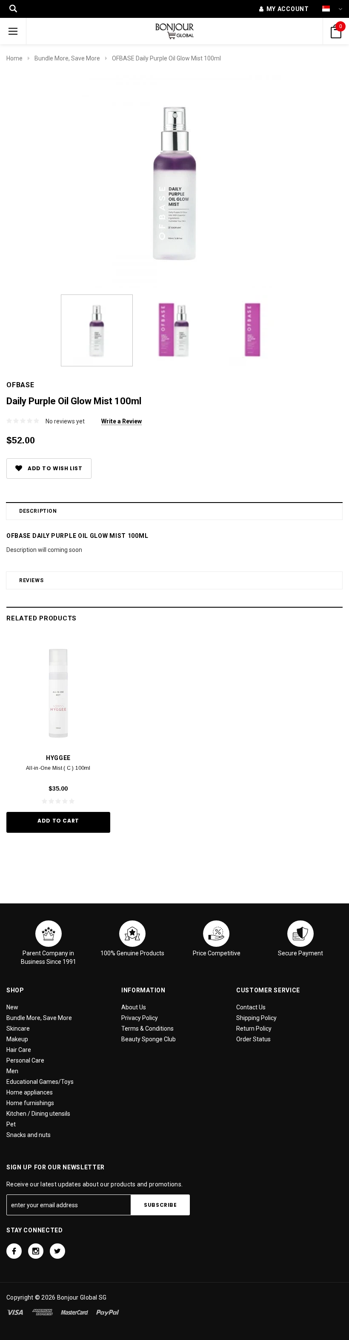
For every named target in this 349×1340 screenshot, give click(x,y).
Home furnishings (30, 1103)
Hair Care (18, 1049)
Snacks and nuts (28, 1134)
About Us (133, 1007)
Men (12, 1071)
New (12, 1007)
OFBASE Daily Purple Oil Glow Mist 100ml (166, 58)
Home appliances (29, 1092)
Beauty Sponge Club (148, 1039)
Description (38, 511)
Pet (11, 1124)
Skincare (18, 1028)
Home (14, 58)
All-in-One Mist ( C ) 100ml (58, 768)
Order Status (253, 1039)
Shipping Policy (256, 1017)
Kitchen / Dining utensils (38, 1113)
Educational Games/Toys (40, 1081)
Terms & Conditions (147, 1028)
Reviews (31, 580)
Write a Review (121, 421)
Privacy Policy (139, 1017)
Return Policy (254, 1028)
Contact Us (251, 1007)
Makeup (17, 1039)
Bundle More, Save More (67, 58)
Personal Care (25, 1060)
